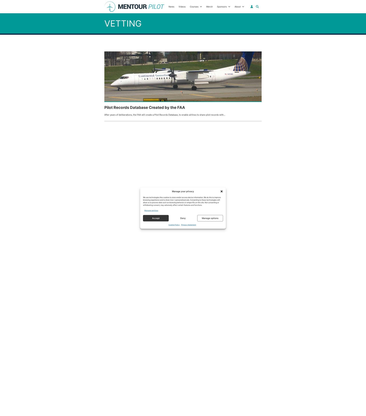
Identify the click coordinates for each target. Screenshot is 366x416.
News (171, 6)
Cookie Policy (174, 225)
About (238, 6)
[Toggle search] (257, 7)
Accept (156, 218)
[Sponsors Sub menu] (229, 7)
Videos (182, 6)
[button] (221, 191)
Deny (183, 218)
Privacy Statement (188, 225)
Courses (194, 6)
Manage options (210, 218)
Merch (209, 6)
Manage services (151, 210)
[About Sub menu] (243, 7)
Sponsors (222, 6)
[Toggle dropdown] (251, 6)
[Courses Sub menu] (201, 7)
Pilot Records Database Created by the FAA (144, 107)
